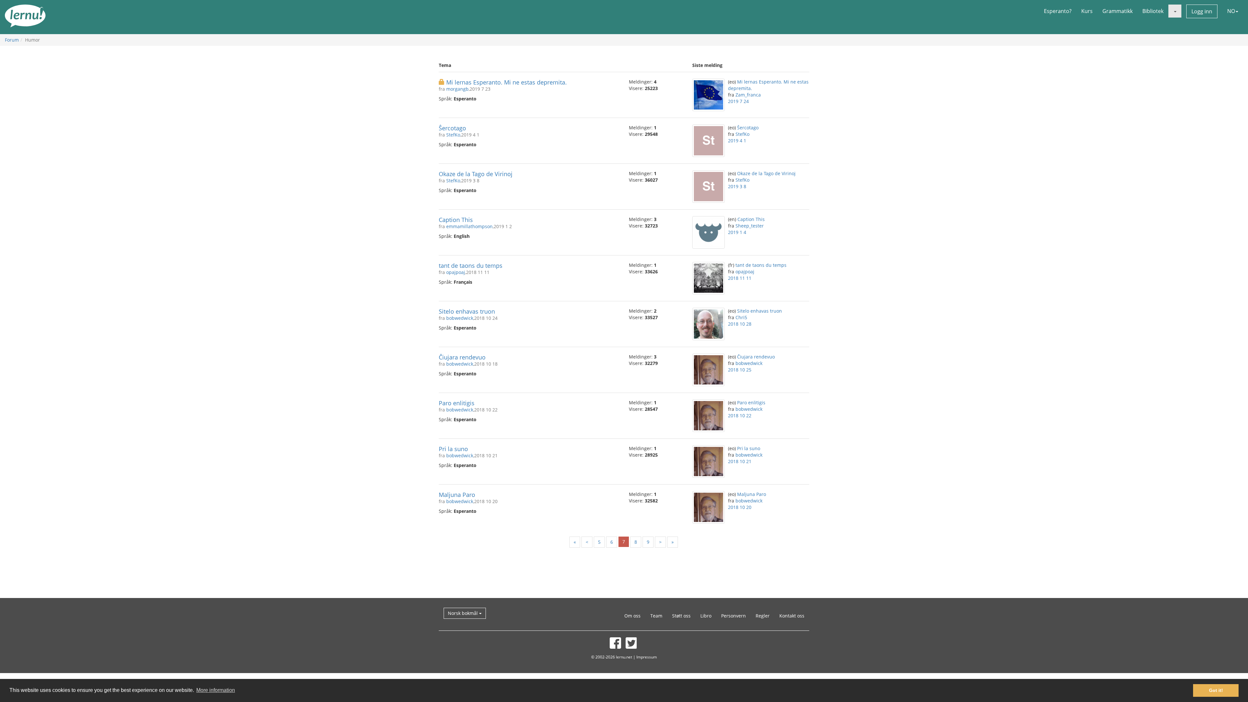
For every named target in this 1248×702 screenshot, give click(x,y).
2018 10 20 (739, 507)
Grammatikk (1117, 11)
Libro (705, 616)
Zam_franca (748, 95)
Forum (12, 40)
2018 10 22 (739, 415)
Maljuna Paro (457, 495)
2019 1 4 (737, 232)
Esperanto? (1058, 11)
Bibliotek (1153, 11)
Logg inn (1201, 11)
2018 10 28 (739, 324)
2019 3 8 (737, 186)
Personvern (733, 616)
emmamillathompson (469, 226)
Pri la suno (453, 449)
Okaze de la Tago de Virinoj (476, 174)
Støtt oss (681, 616)
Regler (763, 616)
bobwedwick (459, 318)
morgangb (457, 89)
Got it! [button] (1216, 690)
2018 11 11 (739, 278)
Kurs (1087, 11)
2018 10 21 (739, 461)
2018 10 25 (739, 370)
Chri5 (741, 317)
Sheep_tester (749, 226)
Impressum (646, 656)
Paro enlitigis (456, 403)
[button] (1174, 11)
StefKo (453, 135)
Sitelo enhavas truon (467, 311)
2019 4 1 (737, 140)
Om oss (632, 616)
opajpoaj (455, 272)
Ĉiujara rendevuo (462, 357)
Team (656, 616)
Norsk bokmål (463, 613)
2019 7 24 (738, 101)
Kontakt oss (791, 616)
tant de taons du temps (470, 265)
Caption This (456, 220)
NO (1231, 11)
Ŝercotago (452, 128)
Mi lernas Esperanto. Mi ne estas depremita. (506, 82)
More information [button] (215, 690)
